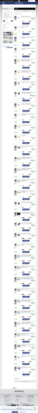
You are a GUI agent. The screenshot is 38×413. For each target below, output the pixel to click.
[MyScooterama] (19, 3)
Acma (17, 400)
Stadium (4, 29)
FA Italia (5, 24)
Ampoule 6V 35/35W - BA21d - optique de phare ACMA (27, 37)
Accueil (4, 6)
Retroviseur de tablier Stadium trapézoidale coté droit (26, 169)
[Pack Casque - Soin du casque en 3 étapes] (19, 245)
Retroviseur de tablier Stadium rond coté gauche (27, 180)
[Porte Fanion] (19, 137)
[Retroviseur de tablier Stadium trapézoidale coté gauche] (19, 158)
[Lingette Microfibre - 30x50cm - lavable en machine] (19, 346)
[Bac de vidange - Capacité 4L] (19, 234)
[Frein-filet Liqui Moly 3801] (19, 17)
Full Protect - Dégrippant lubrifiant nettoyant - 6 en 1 (27, 334)
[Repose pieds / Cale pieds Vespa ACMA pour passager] (19, 115)
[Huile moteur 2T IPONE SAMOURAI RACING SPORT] (19, 357)
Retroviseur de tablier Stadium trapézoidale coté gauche (26, 158)
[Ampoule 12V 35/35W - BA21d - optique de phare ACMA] (19, 49)
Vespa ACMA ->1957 (8, 6)
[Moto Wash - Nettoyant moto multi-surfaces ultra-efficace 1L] (19, 301)
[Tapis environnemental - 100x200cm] (19, 213)
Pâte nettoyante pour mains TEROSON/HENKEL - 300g (26, 71)
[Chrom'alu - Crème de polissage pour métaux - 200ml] (19, 267)
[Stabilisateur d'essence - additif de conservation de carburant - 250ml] (19, 278)
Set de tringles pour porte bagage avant (27, 146)
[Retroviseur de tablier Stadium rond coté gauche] (19, 181)
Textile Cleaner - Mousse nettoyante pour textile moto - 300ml (27, 311)
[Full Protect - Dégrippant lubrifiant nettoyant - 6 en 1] (19, 334)
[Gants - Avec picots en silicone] (19, 224)
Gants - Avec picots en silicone (26, 223)
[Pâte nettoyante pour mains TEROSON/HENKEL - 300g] (19, 72)
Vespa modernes (18, 401)
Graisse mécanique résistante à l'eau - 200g (28, 289)
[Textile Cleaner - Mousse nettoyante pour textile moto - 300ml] (19, 312)
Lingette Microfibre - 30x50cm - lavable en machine (28, 345)
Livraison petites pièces (31, 400)
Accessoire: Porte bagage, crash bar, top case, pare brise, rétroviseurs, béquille (8, 15)
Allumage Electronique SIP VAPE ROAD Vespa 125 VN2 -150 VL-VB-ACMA (28, 93)
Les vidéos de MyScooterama (26, 405)
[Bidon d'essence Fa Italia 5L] (19, 368)
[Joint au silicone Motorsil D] (19, 104)
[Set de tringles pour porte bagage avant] (19, 147)
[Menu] (36, 407)
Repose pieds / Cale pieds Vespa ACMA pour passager (27, 114)
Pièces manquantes (30, 401)
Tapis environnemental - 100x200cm (27, 212)
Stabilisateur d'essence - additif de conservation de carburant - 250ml (27, 278)
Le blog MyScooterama (7, 400)
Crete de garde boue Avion (26, 125)
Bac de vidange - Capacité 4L (26, 233)
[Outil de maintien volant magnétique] (19, 83)
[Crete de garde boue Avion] (19, 126)
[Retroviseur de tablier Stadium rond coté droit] (19, 192)
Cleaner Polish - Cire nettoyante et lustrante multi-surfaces (27, 323)
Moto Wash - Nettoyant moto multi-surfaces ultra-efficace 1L (27, 300)
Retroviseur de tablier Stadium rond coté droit (27, 191)
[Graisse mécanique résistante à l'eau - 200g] (19, 290)
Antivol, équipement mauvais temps (8, 16)
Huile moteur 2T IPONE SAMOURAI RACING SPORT (28, 356)
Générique (5, 25)
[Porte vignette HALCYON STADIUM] (19, 203)
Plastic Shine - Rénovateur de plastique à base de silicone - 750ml (27, 255)
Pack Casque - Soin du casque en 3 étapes (27, 244)
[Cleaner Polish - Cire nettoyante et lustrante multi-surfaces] (19, 323)
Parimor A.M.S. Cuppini (6, 27)
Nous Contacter (7, 401)
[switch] (35, 409)
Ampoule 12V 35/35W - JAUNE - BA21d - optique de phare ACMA (27, 60)
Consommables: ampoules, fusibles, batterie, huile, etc (8, 13)
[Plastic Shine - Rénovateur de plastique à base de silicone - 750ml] (19, 256)
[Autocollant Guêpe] (19, 28)
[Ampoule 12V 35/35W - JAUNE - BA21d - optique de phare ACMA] (19, 60)
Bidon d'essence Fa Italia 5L (26, 367)
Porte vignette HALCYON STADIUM (27, 202)
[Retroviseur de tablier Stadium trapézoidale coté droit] (19, 169)
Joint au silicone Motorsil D (26, 103)
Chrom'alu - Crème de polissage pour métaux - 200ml (27, 267)
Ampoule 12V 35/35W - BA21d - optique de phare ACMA (28, 49)
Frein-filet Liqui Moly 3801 (25, 16)
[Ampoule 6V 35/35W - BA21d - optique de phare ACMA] (19, 38)
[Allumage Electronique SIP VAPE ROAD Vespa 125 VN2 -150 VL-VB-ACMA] (19, 93)
